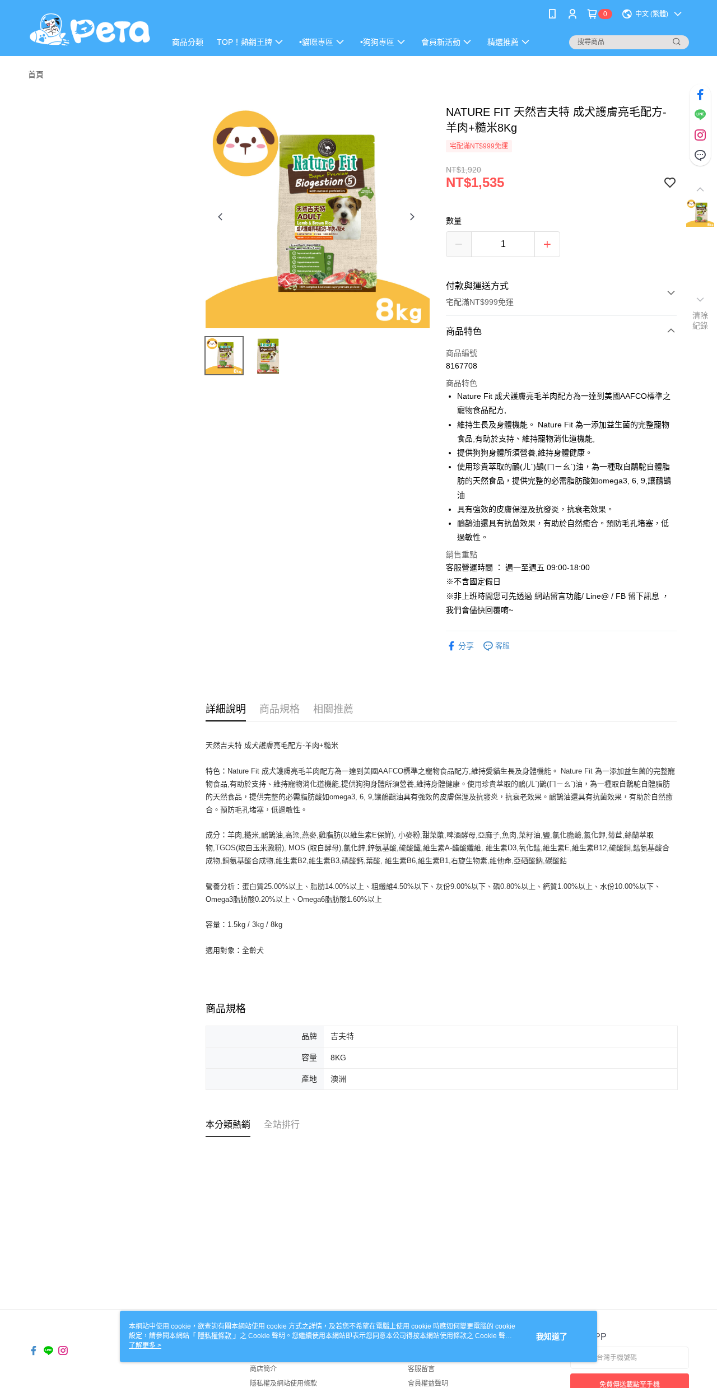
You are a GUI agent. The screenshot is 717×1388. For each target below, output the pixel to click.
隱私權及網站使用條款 (283, 1383)
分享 (466, 645)
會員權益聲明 (428, 1383)
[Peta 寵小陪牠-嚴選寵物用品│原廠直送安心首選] (90, 29)
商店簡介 (263, 1369)
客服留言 (421, 1369)
